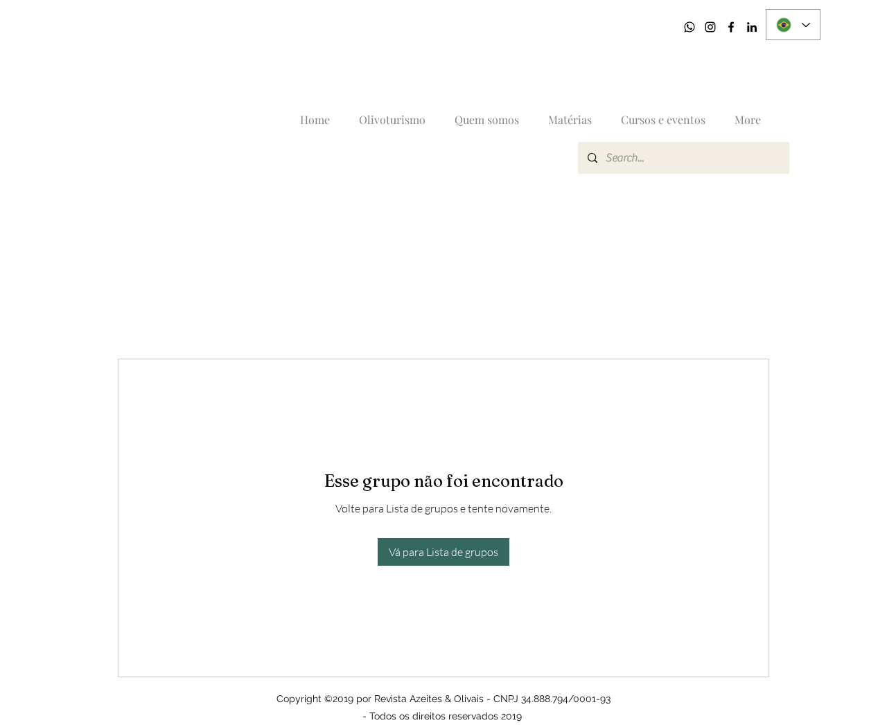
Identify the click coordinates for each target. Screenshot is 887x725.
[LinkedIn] (752, 27)
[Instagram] (710, 27)
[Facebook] (731, 27)
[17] (689, 27)
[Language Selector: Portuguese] (793, 24)
